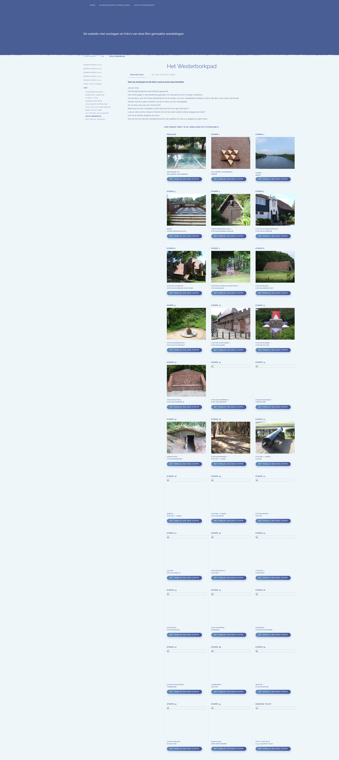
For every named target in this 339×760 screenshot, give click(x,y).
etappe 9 (171, 305)
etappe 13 (216, 362)
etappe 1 (215, 134)
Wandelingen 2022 (92, 80)
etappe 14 (260, 362)
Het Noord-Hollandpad (97, 113)
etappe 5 (260, 191)
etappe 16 (216, 419)
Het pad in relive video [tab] (163, 75)
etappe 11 (260, 305)
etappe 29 (261, 647)
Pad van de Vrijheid (95, 119)
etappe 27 (172, 647)
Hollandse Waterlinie (96, 104)
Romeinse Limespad (95, 95)
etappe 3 (171, 191)
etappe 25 (216, 590)
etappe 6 (171, 248)
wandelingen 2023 (92, 76)
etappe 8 (260, 248)
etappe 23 (261, 533)
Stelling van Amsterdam (97, 107)
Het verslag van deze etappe (184, 179)
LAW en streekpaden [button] (144, 5)
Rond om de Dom (93, 110)
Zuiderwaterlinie (94, 92)
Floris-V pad (91, 98)
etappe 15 (172, 419)
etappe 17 (260, 419)
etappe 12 (172, 362)
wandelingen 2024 (92, 72)
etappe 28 (216, 647)
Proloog (171, 134)
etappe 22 (216, 533)
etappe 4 (215, 191)
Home (92, 5)
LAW (85, 88)
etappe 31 (216, 704)
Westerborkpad (93, 116)
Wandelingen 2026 (92, 65)
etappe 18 (172, 476)
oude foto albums (92, 84)
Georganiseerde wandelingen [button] (114, 5)
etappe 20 (261, 476)
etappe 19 (216, 476)
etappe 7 (215, 248)
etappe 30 (172, 704)
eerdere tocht (263, 704)
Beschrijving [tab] (137, 75)
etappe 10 (216, 305)
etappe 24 (172, 590)
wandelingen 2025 (92, 69)
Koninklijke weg (93, 101)
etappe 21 (172, 533)
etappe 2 (260, 134)
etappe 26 (261, 590)
